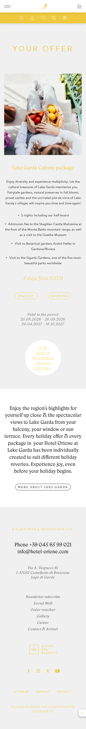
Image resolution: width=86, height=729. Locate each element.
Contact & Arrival (43, 629)
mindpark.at (43, 711)
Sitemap (21, 692)
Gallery (43, 616)
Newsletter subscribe (43, 597)
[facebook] (28, 671)
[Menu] (7, 6)
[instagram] (38, 671)
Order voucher (43, 610)
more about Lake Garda (43, 487)
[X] (48, 671)
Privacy (64, 692)
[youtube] (57, 671)
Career (43, 623)
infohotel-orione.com (43, 552)
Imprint (42, 692)
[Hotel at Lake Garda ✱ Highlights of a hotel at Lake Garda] (43, 6)
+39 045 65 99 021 (50, 545)
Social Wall (43, 603)
